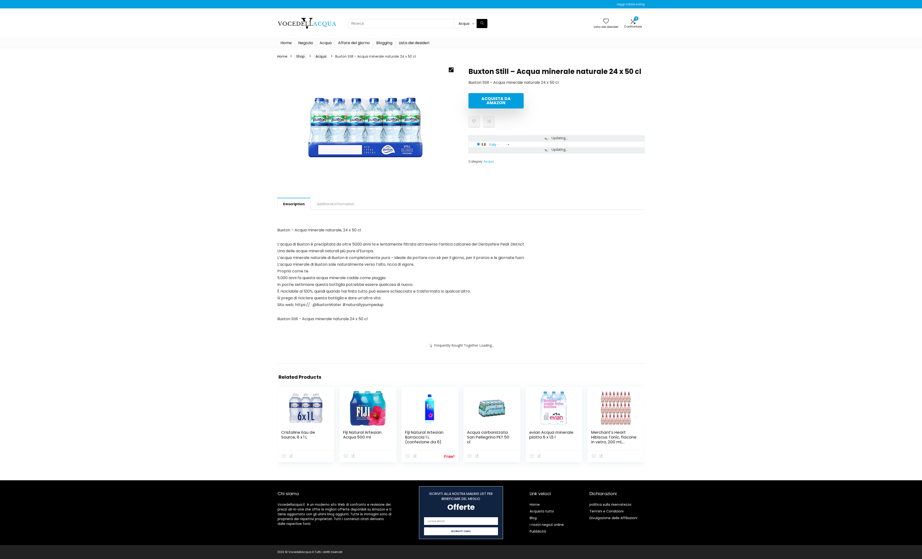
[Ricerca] (482, 23)
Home (286, 43)
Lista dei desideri (414, 43)
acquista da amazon (496, 101)
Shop (300, 56)
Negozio (305, 43)
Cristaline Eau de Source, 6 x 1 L (298, 434)
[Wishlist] (606, 21)
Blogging (384, 43)
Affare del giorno (354, 43)
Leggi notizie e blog (631, 4)
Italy (492, 144)
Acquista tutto (542, 511)
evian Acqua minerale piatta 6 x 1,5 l (551, 434)
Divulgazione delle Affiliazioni (613, 518)
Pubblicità (538, 531)
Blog (533, 518)
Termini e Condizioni (606, 511)
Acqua (326, 43)
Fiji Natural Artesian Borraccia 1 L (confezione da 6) (424, 437)
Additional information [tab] (335, 204)
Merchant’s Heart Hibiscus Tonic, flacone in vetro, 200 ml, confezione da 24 (614, 439)
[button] (451, 69)
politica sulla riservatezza (610, 504)
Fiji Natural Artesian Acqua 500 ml (362, 434)
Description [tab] (294, 204)
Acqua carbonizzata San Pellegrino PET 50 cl (488, 437)
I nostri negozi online (547, 524)
